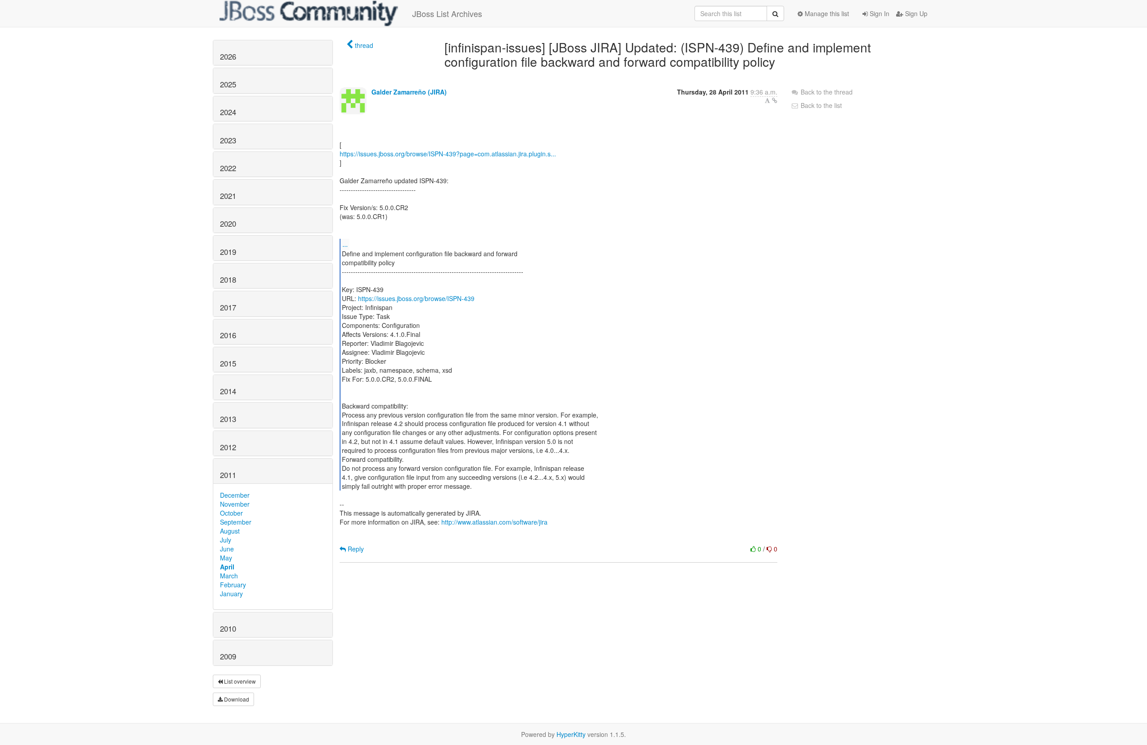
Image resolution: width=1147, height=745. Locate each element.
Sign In (878, 13)
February (233, 584)
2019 (228, 251)
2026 (228, 56)
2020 (228, 223)
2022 (228, 168)
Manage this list (826, 13)
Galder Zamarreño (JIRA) (409, 91)
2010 (228, 628)
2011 (228, 474)
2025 (228, 84)
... (345, 244)
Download (236, 699)
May (226, 557)
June (227, 548)
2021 (228, 195)
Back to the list (820, 105)
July (225, 539)
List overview (239, 681)
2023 (228, 140)
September (235, 521)
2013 (228, 418)
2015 (228, 363)
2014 (228, 391)
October (231, 512)
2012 (228, 447)
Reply (355, 548)
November (235, 504)
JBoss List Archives (447, 13)
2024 (228, 112)
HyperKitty (571, 734)
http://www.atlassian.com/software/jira (494, 521)
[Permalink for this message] (774, 100)
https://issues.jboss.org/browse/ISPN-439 (416, 298)
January (231, 593)
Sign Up (915, 13)
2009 (228, 656)
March (229, 575)
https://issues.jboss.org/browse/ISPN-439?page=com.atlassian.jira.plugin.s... (448, 153)
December (235, 495)
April (227, 566)
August (230, 530)
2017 (228, 307)
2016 (228, 335)
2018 (228, 279)
